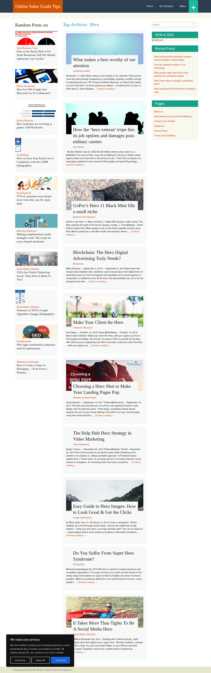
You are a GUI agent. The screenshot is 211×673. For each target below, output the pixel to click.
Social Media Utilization (84, 634)
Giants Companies (26, 86)
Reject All (40, 660)
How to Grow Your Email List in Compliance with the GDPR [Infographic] (35, 162)
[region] (40, 650)
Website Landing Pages (84, 397)
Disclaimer (159, 125)
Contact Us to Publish (164, 121)
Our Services (166, 6)
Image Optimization (82, 517)
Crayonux (67, 669)
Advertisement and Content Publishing (173, 116)
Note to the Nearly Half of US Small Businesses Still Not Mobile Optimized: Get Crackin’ (36, 55)
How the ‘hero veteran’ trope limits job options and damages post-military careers (104, 135)
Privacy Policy (161, 130)
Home (150, 6)
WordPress (38, 669)
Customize (20, 660)
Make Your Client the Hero (98, 322)
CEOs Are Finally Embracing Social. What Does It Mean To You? (34, 276)
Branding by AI (24, 192)
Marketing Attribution (27, 230)
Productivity (78, 564)
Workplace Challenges (28, 361)
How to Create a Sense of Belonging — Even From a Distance (32, 369)
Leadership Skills (81, 70)
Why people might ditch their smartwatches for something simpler (171, 74)
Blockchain (78, 263)
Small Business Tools (27, 48)
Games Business (25, 120)
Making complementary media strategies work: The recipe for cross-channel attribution (34, 238)
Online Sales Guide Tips (37, 6)
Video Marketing (81, 444)
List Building (22, 154)
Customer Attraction (83, 327)
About (183, 6)
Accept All (60, 660)
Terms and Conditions (165, 135)
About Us (158, 111)
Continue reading (106, 88)
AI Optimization (24, 341)
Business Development (84, 216)
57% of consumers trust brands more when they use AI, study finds (34, 200)
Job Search (78, 146)
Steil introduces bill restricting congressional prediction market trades (173, 58)
